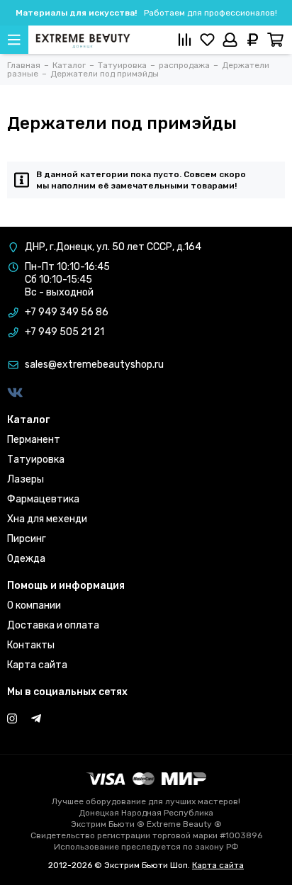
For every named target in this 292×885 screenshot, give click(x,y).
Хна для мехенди (47, 519)
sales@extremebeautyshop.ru (94, 365)
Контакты (31, 645)
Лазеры (25, 479)
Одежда (26, 559)
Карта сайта (37, 665)
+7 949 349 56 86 (66, 312)
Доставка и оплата (53, 625)
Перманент (33, 440)
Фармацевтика (43, 499)
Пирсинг (26, 539)
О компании (34, 605)
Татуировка (35, 459)
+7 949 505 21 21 (64, 332)
